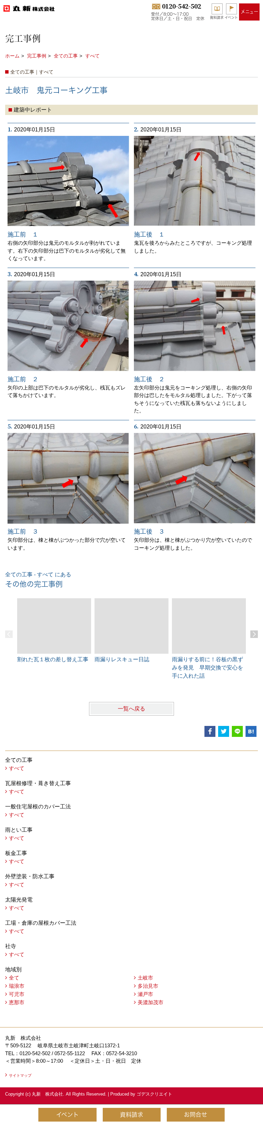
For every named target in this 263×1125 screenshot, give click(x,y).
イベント (231, 17)
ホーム (12, 56)
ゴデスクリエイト (154, 1094)
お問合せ (195, 1114)
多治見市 (148, 986)
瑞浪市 (16, 986)
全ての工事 (66, 56)
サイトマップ (20, 1075)
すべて (92, 56)
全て (14, 978)
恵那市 (16, 1002)
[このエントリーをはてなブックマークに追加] (251, 731)
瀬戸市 (145, 994)
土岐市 (145, 978)
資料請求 (217, 17)
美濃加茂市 (150, 1002)
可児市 (16, 994)
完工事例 (36, 56)
